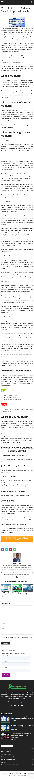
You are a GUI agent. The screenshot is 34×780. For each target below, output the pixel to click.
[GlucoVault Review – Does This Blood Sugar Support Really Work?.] (5, 727)
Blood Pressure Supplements (8, 759)
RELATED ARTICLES (10, 581)
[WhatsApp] (14, 549)
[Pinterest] (10, 549)
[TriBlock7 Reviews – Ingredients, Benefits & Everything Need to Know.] (5, 719)
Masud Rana (5, 14)
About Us (5, 773)
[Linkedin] (17, 577)
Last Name (5, 661)
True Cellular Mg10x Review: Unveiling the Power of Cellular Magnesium (6, 594)
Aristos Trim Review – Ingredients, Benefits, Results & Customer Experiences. (21, 735)
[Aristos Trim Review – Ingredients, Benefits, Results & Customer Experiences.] (5, 736)
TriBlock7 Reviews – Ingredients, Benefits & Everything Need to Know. (22, 717)
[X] (6, 549)
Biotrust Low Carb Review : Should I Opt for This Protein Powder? (17, 594)
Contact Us (11, 773)
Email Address (6, 667)
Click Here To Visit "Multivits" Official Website (17, 538)
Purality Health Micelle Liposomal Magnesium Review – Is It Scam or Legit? (28, 594)
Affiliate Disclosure (27, 773)
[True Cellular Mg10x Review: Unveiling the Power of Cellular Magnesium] (6, 588)
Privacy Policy (18, 773)
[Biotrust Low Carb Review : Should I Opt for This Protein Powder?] (17, 588)
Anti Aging (3, 762)
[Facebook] (2, 549)
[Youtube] (22, 705)
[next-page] (18, 599)
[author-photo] (17, 557)
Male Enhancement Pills (7, 754)
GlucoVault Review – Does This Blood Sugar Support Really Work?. (22, 726)
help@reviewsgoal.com (20, 702)
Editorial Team (12, 775)
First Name (5, 655)
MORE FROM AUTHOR (23, 581)
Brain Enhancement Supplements (9, 764)
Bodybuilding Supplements (7, 757)
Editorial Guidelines (21, 775)
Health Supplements (6, 751)
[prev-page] (16, 599)
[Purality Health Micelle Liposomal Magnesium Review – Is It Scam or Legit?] (28, 588)
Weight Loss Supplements (7, 749)
